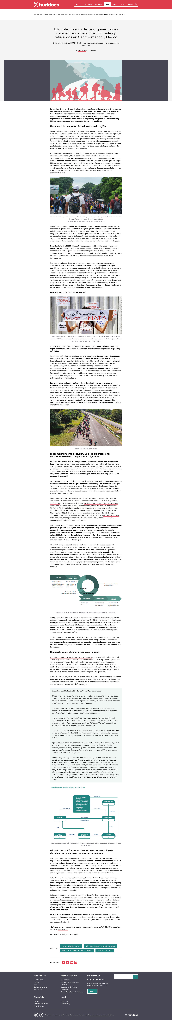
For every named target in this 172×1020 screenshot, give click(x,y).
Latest (107, 4)
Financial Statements (41, 1004)
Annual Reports (39, 1006)
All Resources (65, 980)
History (36, 982)
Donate (130, 4)
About (115, 4)
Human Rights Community (71, 946)
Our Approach (38, 980)
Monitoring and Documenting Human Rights (76, 950)
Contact (122, 4)
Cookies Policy (65, 1004)
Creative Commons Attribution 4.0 (98, 1015)
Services (78, 4)
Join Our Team (38, 989)
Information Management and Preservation (100, 946)
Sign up (92, 991)
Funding (36, 1001)
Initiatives (98, 4)
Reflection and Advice (50, 14)
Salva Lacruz (82, 50)
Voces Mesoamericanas (81, 506)
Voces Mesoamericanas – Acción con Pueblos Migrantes (71, 657)
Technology (88, 4)
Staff (35, 985)
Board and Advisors (40, 987)
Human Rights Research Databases (72, 992)
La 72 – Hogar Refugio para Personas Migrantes (74, 508)
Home (36, 14)
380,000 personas (68, 251)
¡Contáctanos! (63, 929)
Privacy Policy (65, 1001)
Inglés (76, 934)
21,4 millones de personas (76, 168)
